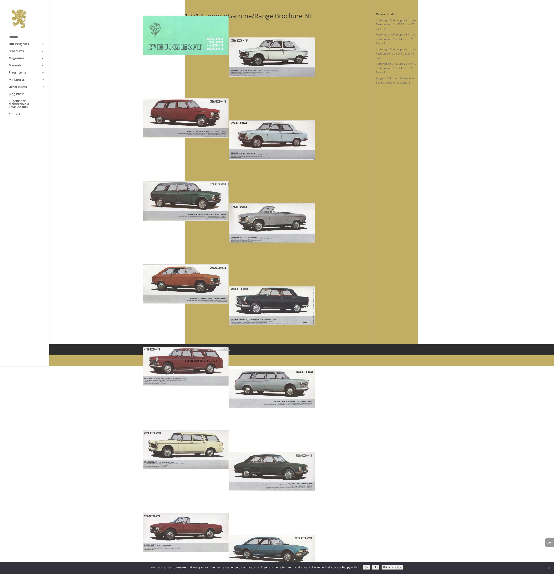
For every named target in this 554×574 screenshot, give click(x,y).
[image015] (315, 305)
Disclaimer (192, 349)
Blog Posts (16, 94)
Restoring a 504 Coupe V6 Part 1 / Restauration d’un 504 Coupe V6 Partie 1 (396, 68)
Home (13, 37)
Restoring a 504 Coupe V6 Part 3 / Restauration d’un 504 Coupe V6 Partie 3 (396, 39)
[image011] (315, 223)
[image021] (229, 449)
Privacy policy (392, 567)
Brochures (16, 51)
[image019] (315, 388)
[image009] (229, 201)
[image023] (315, 471)
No (376, 567)
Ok (366, 567)
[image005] (229, 118)
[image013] (229, 284)
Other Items (18, 87)
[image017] (229, 366)
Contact (14, 114)
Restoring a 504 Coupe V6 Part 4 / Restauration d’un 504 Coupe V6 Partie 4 (396, 24)
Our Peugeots (19, 44)
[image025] (229, 532)
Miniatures (17, 80)
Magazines (16, 58)
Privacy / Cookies (217, 349)
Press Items (17, 72)
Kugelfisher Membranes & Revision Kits (19, 104)
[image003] (315, 57)
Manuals (15, 65)
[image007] (315, 140)
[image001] (229, 35)
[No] (548, 568)
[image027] (315, 554)
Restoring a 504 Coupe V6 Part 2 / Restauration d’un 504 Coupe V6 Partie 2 (396, 53)
